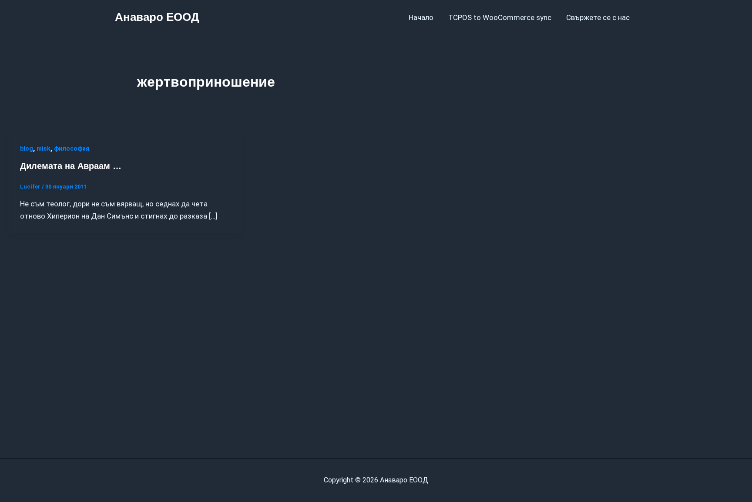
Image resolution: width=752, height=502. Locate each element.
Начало (421, 17)
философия (71, 148)
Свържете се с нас (598, 17)
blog (26, 148)
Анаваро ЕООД (157, 17)
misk (43, 148)
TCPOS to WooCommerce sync (499, 17)
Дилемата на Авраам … (70, 166)
